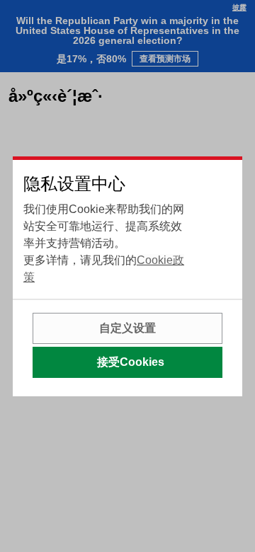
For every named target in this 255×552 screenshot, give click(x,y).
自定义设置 (127, 328)
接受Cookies (130, 362)
